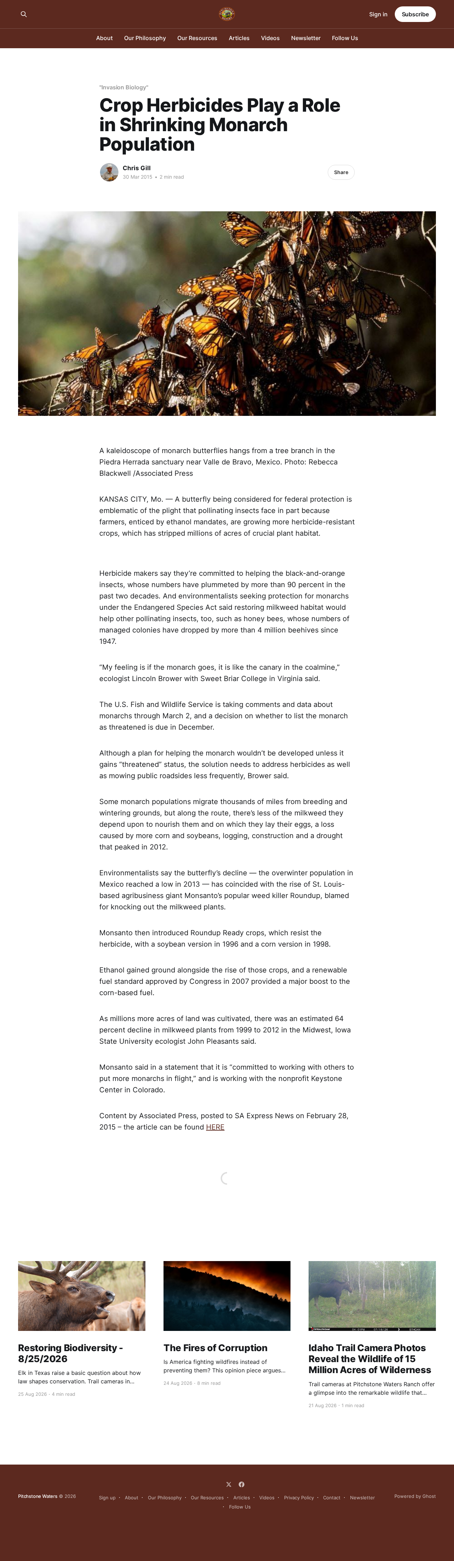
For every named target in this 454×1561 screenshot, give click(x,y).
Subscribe (415, 14)
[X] (229, 1484)
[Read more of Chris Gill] (109, 172)
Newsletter (306, 37)
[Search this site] (23, 14)
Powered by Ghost (415, 1496)
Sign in (378, 14)
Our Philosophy (145, 37)
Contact (331, 1497)
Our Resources (197, 37)
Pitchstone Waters (37, 1496)
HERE (215, 1127)
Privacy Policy (299, 1497)
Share (341, 172)
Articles (239, 37)
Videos (270, 37)
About (104, 37)
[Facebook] (241, 1484)
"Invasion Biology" (123, 87)
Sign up (107, 1497)
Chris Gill (137, 168)
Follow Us (345, 37)
